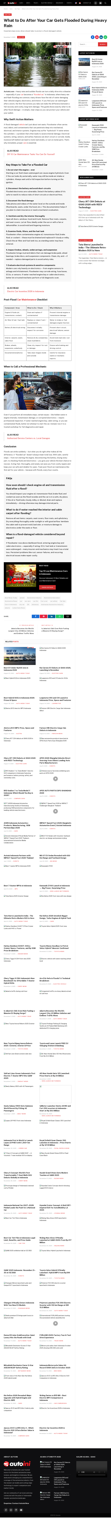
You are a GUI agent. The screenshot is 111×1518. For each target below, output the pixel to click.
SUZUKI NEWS (59, 1178)
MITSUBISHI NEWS (24, 1371)
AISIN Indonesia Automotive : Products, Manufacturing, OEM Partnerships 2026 (17, 825)
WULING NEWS (59, 1245)
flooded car (38, 94)
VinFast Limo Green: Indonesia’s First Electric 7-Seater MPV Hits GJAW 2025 (19, 1075)
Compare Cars (19, 798)
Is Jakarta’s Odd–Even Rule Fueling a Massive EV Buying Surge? (19, 1012)
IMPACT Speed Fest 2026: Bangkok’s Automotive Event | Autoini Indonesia (55, 824)
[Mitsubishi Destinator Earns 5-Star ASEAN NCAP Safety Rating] (20, 1353)
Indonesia (35, 604)
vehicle (22, 124)
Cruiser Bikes (23, 954)
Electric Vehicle (46, 3)
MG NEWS (53, 861)
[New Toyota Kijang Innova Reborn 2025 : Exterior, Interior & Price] (20, 1031)
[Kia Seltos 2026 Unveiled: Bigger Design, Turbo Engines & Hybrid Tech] (55, 904)
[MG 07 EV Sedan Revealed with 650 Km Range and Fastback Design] (55, 844)
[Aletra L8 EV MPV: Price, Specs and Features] (20, 716)
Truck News (58, 1341)
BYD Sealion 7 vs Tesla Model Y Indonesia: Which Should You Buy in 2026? (18, 793)
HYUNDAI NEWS (59, 1213)
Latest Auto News (19, 608)
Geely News (21, 1114)
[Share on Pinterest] (97, 37)
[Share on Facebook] (93, 37)
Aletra (19, 733)
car (22, 94)
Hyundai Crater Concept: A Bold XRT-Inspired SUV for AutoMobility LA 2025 (55, 1207)
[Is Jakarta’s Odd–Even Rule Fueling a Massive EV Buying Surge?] (20, 999)
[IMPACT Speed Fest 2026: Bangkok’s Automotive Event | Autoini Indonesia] (55, 811)
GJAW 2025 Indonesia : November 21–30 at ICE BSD (19, 1271)
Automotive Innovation (52, 598)
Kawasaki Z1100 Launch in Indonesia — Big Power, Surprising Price (55, 887)
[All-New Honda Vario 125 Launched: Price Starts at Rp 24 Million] (55, 1062)
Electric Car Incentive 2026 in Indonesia (25, 291)
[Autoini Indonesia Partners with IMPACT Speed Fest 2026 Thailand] (20, 844)
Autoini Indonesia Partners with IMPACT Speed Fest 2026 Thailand (18, 857)
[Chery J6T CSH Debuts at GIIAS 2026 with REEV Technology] (20, 746)
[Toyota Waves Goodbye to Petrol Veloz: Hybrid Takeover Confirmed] (55, 934)
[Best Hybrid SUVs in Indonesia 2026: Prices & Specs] (20, 686)
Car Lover (44, 601)
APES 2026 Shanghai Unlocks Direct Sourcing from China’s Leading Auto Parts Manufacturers (55, 760)
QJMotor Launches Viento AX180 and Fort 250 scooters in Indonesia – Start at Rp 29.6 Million (55, 1108)
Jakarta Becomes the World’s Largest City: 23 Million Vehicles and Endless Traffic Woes (21, 631)
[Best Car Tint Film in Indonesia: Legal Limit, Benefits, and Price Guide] (20, 1226)
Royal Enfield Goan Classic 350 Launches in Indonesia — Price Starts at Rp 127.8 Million (55, 1142)
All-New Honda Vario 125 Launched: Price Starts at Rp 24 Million (54, 1074)
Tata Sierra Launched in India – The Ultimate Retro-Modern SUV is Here (19, 917)
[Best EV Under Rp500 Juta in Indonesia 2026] (20, 656)
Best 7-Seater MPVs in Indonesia (18, 886)
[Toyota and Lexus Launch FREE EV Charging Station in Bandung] (55, 1031)
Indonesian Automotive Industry (52, 604)
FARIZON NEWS (57, 733)
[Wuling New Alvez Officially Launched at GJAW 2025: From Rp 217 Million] (55, 1226)
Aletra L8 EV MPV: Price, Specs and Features (19, 729)
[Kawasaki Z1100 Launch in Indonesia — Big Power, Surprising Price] (55, 874)
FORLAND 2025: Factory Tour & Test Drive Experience (55, 1336)
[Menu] (5, 3)
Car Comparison (60, 1403)
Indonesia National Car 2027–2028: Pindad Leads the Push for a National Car (19, 1207)
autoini (22, 598)
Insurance (59, 3)
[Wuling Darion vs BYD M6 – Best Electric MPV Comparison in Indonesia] (55, 1384)
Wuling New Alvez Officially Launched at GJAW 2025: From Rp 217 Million (55, 1240)
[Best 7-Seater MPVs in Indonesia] (20, 874)
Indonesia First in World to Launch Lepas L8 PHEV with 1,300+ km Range (18, 1142)
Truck (35, 3)
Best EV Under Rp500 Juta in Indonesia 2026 (16, 669)
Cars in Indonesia (11, 604)
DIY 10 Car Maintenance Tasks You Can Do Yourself (31, 154)
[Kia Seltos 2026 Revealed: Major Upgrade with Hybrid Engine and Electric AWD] (20, 1384)
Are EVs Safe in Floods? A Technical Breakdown (55, 979)
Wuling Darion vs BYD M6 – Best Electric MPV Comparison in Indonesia (53, 1397)
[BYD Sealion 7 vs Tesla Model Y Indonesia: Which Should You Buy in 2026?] (20, 779)
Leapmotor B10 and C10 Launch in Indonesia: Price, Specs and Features (55, 699)
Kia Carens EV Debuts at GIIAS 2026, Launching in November (55, 669)
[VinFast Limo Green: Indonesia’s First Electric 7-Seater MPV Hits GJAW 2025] (20, 1062)
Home (6, 9)
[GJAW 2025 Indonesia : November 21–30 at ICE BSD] (20, 1258)
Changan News (24, 1308)
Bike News (57, 1371)
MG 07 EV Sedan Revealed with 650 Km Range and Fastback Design (55, 857)
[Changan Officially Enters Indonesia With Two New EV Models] (20, 1291)
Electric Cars (57, 673)
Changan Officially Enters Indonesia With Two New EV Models (19, 1304)
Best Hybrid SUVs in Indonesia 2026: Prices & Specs (19, 699)
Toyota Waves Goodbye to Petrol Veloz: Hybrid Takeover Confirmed (54, 947)
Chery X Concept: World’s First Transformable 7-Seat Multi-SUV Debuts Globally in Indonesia (18, 1175)
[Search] (105, 3)
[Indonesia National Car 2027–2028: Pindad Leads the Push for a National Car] (20, 1193)
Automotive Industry (34, 598)
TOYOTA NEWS (59, 951)
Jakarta (7, 608)
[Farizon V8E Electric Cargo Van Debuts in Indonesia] (55, 716)
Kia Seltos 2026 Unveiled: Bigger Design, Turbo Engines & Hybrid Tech (55, 917)
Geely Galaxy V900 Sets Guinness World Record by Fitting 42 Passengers (18, 1108)
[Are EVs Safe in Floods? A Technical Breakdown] (55, 967)
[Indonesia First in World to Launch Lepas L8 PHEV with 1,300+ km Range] (20, 1128)
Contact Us (87, 3)
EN (28, 604)
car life (35, 601)
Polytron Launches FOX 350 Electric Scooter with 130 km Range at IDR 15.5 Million (55, 1305)
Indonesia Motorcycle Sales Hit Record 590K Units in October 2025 (55, 1366)
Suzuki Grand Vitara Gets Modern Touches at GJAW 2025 (54, 1174)
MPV (16, 889)
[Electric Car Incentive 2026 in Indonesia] (55, 1416)
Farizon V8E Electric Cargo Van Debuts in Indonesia (53, 729)
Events (69, 3)
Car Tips (17, 9)
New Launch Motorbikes (59, 891)
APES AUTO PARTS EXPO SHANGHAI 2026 (55, 792)
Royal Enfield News (61, 1148)
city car (21, 604)
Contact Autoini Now (20, 1503)
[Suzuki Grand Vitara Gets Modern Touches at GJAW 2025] (55, 1161)
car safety (53, 601)
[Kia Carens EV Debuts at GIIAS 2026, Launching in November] (55, 656)
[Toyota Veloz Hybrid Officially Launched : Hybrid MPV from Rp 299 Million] (55, 1258)
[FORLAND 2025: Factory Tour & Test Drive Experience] (55, 1323)
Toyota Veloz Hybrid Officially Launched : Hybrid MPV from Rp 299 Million (55, 1272)
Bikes (28, 3)
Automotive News (11, 601)
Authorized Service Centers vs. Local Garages (28, 438)
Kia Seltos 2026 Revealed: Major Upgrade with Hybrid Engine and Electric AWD (17, 1397)
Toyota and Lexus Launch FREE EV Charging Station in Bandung (54, 1044)
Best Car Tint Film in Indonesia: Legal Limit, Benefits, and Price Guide (19, 1239)
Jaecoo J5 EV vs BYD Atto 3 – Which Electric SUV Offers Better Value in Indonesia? (19, 1430)
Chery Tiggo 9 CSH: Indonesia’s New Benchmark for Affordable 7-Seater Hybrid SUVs (19, 980)
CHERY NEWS (22, 986)
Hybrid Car (23, 1148)
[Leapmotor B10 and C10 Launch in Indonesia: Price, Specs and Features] (55, 686)
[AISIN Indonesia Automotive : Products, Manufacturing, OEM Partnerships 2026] (20, 811)
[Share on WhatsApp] (105, 37)
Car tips (62, 601)
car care (27, 601)
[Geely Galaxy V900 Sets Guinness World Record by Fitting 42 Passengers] (20, 1094)
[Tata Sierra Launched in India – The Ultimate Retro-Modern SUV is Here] (20, 904)
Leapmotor (56, 703)
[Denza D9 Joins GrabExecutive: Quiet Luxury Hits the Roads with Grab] (20, 1323)
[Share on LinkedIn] (101, 37)
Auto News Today (11, 598)
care (25, 143)
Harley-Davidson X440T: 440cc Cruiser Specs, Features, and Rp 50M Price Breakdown (20, 948)
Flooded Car (40, 164)
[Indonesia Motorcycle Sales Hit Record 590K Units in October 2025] (55, 1353)
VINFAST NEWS (23, 1081)
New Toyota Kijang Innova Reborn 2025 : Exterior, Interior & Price (18, 1044)
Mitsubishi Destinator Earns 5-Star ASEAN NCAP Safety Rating (18, 1366)
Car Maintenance (26, 299)
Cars (21, 3)
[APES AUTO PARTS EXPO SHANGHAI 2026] (55, 779)
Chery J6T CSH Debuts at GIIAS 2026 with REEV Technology (20, 759)
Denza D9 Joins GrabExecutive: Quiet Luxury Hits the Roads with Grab (19, 1336)
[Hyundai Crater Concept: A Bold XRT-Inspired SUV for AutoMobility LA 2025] (55, 1193)
